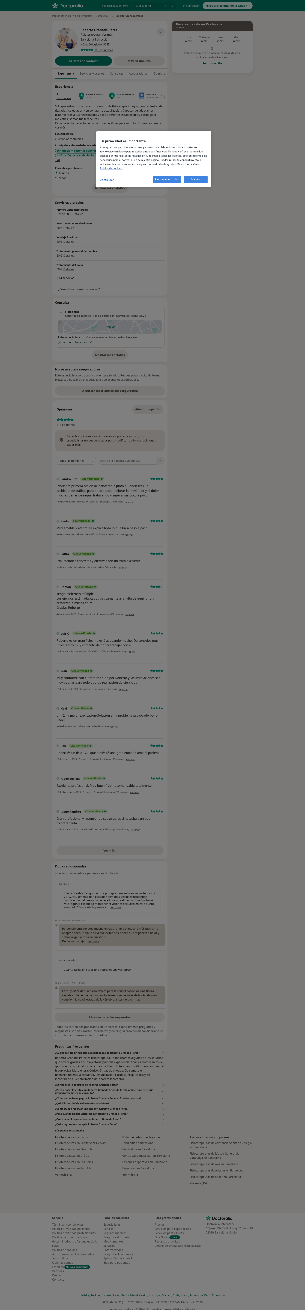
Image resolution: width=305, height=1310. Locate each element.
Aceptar (195, 179)
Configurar (107, 180)
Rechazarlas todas (167, 179)
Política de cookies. (111, 168)
